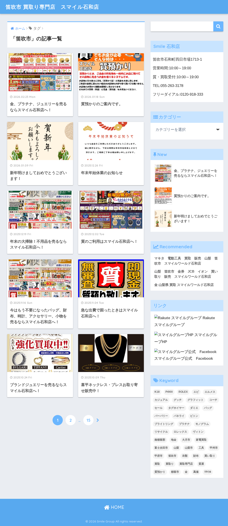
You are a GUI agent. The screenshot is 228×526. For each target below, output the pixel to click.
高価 (196, 471)
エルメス (210, 391)
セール (159, 407)
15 (88, 420)
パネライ (179, 415)
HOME (117, 507)
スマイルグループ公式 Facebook (183, 358)
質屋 (201, 463)
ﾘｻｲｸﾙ (207, 471)
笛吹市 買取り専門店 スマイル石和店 (52, 7)
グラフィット (195, 399)
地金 (173, 439)
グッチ (178, 399)
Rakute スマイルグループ (184, 321)
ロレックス (180, 431)
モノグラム (202, 423)
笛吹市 (172, 455)
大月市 (186, 439)
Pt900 (169, 391)
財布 (196, 455)
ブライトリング (164, 423)
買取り (170, 463)
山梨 (176, 447)
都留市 (175, 471)
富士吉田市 (161, 447)
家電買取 (201, 439)
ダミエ (194, 407)
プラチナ (184, 423)
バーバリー (161, 415)
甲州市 (214, 447)
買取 (157, 463)
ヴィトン (198, 431)
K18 (157, 391)
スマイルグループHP (185, 338)
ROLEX (183, 391)
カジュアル (161, 399)
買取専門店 (186, 463)
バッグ (208, 407)
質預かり (160, 471)
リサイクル (161, 431)
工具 (201, 447)
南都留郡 (160, 439)
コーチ (213, 399)
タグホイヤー (176, 407)
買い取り (209, 455)
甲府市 (159, 455)
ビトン (194, 415)
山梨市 (189, 447)
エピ (196, 391)
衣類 (184, 455)
